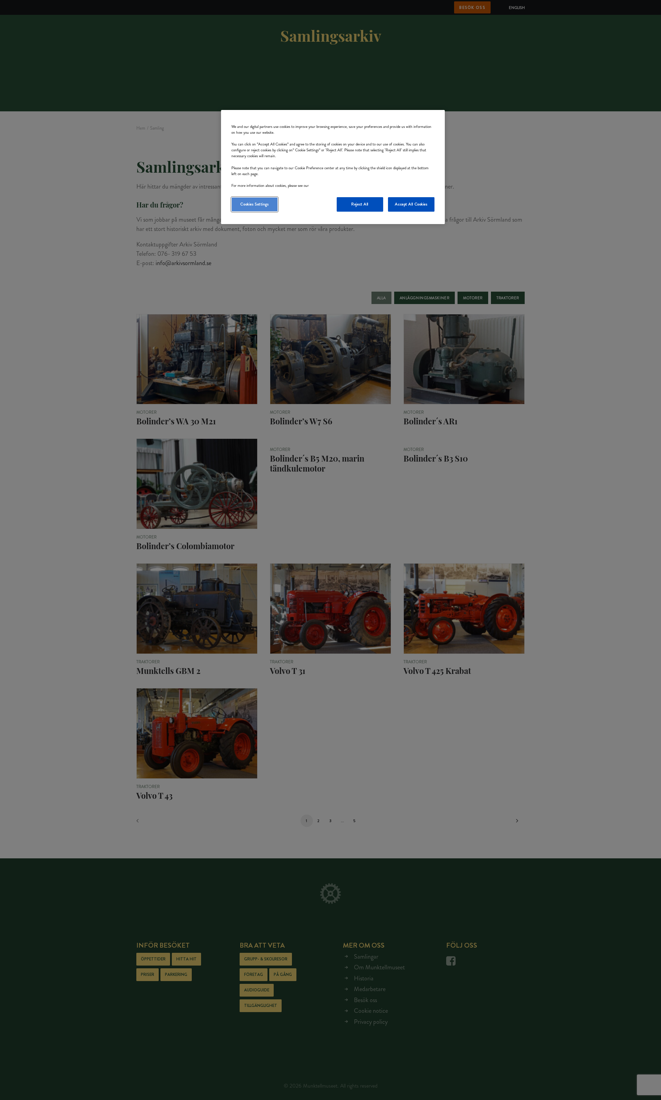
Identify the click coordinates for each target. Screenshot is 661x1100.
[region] (333, 167)
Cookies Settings (254, 204)
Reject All (359, 204)
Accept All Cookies (411, 204)
